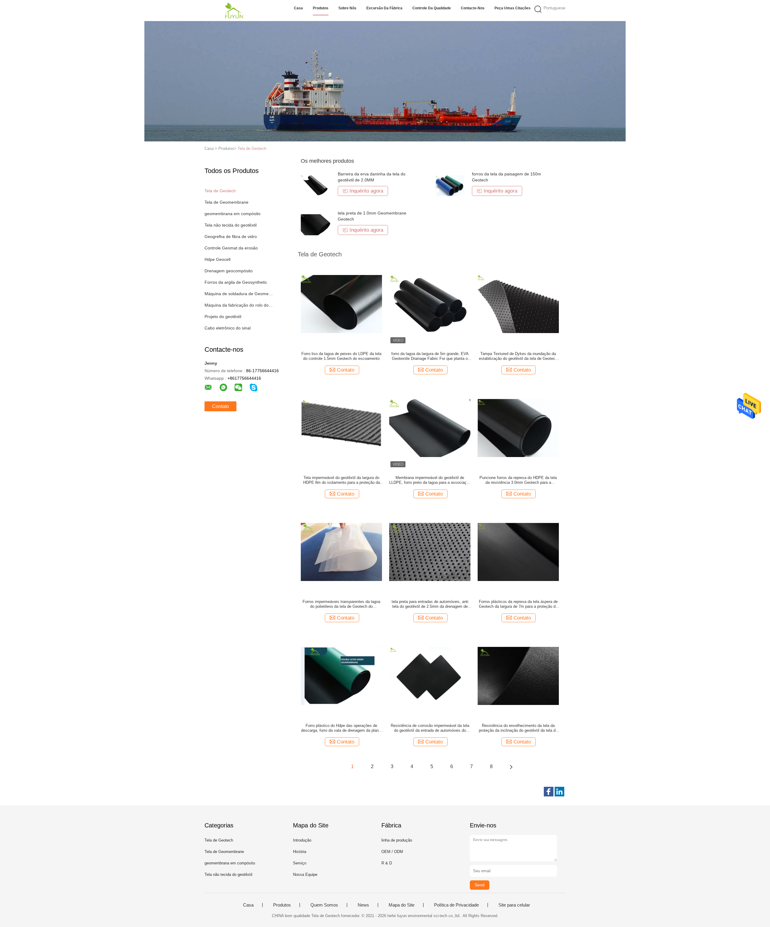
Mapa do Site (401, 905)
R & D (386, 863)
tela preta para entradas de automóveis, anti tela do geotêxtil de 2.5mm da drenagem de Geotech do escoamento (430, 604)
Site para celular (514, 905)
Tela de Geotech (252, 148)
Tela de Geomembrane (226, 202)
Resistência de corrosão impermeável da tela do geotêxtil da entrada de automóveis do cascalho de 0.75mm (430, 728)
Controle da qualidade (431, 8)
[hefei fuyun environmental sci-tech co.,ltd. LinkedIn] (559, 791)
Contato (220, 406)
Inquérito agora (366, 191)
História (299, 851)
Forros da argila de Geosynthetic (236, 282)
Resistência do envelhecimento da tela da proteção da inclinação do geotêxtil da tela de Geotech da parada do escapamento (518, 728)
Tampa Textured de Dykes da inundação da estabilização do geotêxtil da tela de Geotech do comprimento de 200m (518, 356)
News (363, 905)
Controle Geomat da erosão (231, 248)
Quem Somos (324, 905)
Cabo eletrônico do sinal (228, 328)
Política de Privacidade (456, 905)
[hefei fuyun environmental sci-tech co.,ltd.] (234, 10)
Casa (298, 8)
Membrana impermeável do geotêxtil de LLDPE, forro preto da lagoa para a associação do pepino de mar (430, 480)
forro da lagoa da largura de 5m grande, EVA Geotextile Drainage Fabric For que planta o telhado (430, 356)
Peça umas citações (512, 8)
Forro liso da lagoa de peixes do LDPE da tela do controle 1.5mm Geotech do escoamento (341, 356)
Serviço (299, 863)
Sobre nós (347, 8)
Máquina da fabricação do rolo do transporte (239, 305)
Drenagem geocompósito (229, 270)
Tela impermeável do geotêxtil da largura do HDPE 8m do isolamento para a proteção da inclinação (341, 480)
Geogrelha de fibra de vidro (231, 236)
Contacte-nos (473, 8)
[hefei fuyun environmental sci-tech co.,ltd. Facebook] (548, 791)
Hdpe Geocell (217, 259)
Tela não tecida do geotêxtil (231, 225)
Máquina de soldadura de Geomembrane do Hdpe (239, 293)
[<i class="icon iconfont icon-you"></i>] (511, 767)
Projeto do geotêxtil (223, 316)
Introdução (302, 840)
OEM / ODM (392, 851)
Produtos (320, 8)
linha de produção (396, 840)
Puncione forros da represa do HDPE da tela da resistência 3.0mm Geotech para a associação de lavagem (518, 480)
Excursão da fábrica (384, 8)
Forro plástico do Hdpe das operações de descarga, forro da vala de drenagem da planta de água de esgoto (341, 728)
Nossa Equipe (305, 874)
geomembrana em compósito (232, 213)
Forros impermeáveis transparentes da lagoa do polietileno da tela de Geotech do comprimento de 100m (341, 604)
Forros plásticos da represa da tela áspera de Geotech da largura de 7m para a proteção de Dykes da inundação (518, 604)
